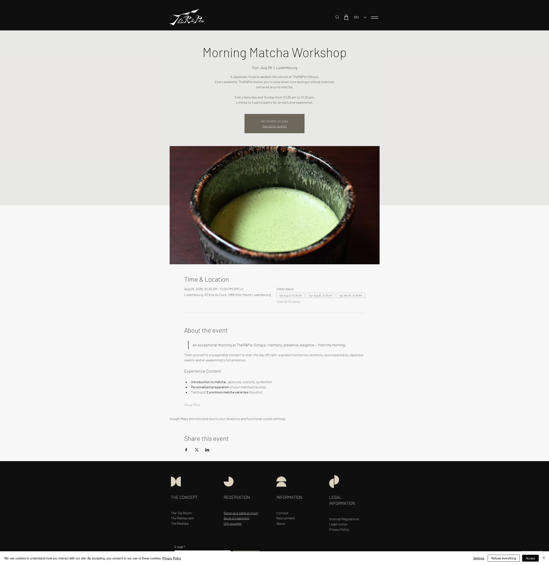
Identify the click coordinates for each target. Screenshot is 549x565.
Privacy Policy (171, 558)
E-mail (180, 547)
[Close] (543, 558)
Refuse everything (503, 558)
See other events (274, 126)
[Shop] (346, 17)
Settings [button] (478, 558)
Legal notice (338, 524)
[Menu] (374, 17)
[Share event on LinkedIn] (207, 449)
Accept (530, 558)
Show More (192, 405)
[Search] (337, 17)
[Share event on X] (197, 449)
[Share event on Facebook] (186, 449)
